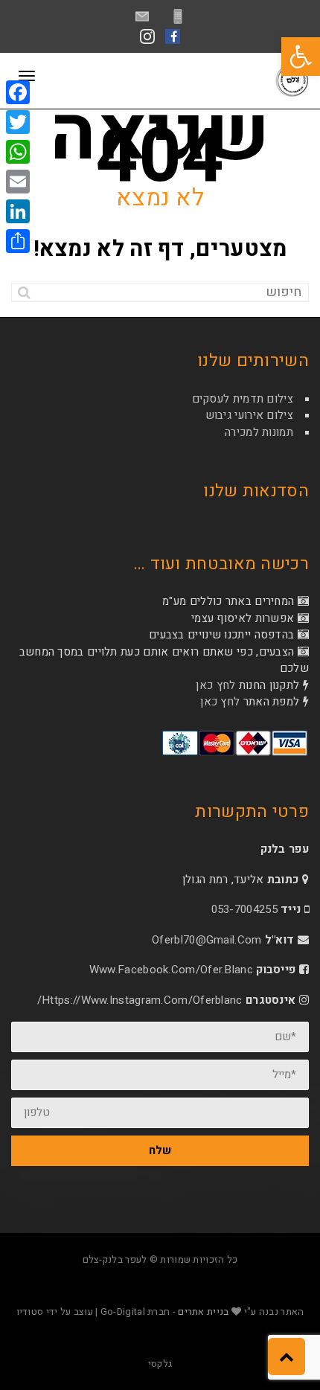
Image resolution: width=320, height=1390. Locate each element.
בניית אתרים (203, 1311)
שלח (160, 1150)
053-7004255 (244, 909)
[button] (300, 56)
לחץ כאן (215, 685)
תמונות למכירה (259, 432)
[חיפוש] (24, 292)
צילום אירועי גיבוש (249, 415)
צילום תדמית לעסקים (242, 399)
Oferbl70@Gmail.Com (206, 940)
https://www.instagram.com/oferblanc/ (140, 1000)
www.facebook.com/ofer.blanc (171, 969)
